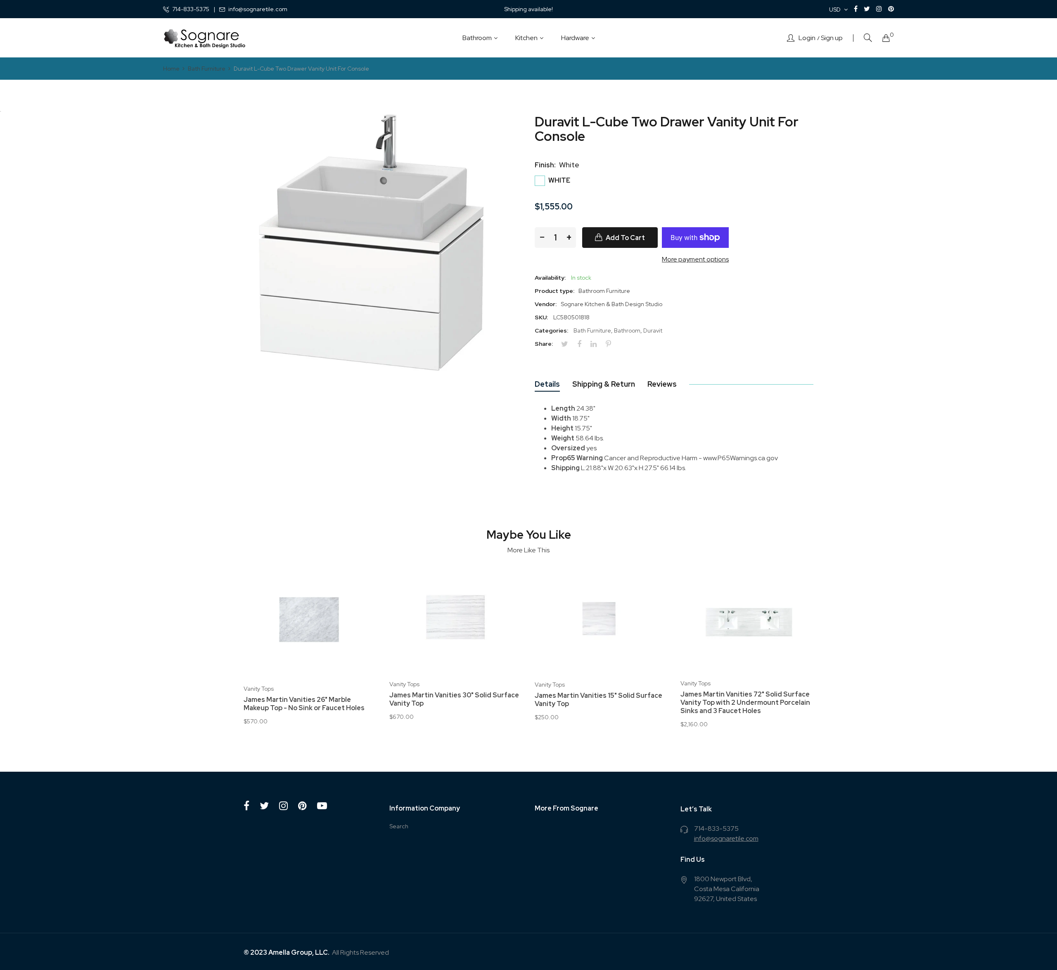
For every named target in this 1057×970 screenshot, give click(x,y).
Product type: (554, 291)
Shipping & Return (603, 384)
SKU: (541, 317)
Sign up (832, 38)
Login (807, 38)
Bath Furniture (592, 330)
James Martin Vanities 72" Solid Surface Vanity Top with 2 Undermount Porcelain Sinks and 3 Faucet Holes (745, 702)
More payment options (695, 259)
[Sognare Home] (204, 38)
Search (398, 826)
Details (547, 384)
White (558, 180)
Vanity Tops (259, 688)
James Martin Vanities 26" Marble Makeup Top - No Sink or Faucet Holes (304, 704)
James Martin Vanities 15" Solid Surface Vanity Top (598, 700)
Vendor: (546, 304)
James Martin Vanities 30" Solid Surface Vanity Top (454, 699)
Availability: (550, 277)
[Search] (868, 37)
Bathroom (627, 330)
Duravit (652, 330)
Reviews (662, 384)
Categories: (551, 330)
